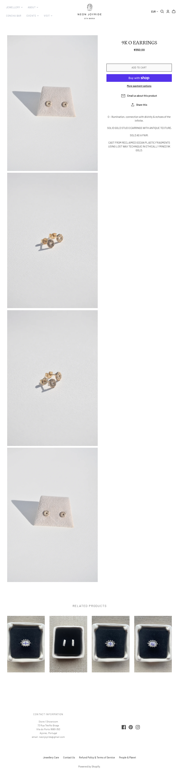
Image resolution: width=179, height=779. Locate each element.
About (31, 7)
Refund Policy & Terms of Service (97, 757)
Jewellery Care (51, 757)
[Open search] (162, 11)
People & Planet (127, 757)
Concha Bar (13, 15)
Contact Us (69, 757)
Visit (47, 15)
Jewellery (13, 7)
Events (31, 15)
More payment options (139, 85)
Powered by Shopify (89, 766)
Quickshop (26, 678)
